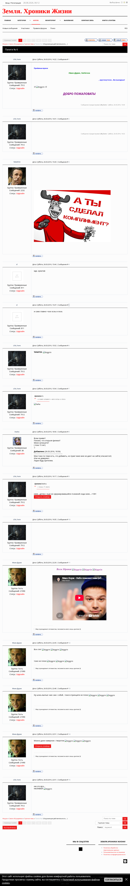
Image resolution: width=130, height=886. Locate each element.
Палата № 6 (39, 44)
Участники (25, 28)
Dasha (17, 432)
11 (69, 563)
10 (69, 519)
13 (69, 688)
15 (69, 780)
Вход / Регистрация (13, 3)
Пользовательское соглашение (114, 852)
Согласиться (113, 880)
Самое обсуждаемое (16, 44)
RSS (125, 28)
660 (39, 40)
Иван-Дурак (17, 563)
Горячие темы (29, 44)
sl (17, 264)
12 (69, 643)
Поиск (52, 28)
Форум (5, 44)
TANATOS (16, 162)
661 (44, 40)
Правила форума (40, 28)
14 (69, 734)
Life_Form (17, 59)
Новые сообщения (10, 28)
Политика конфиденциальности (114, 854)
